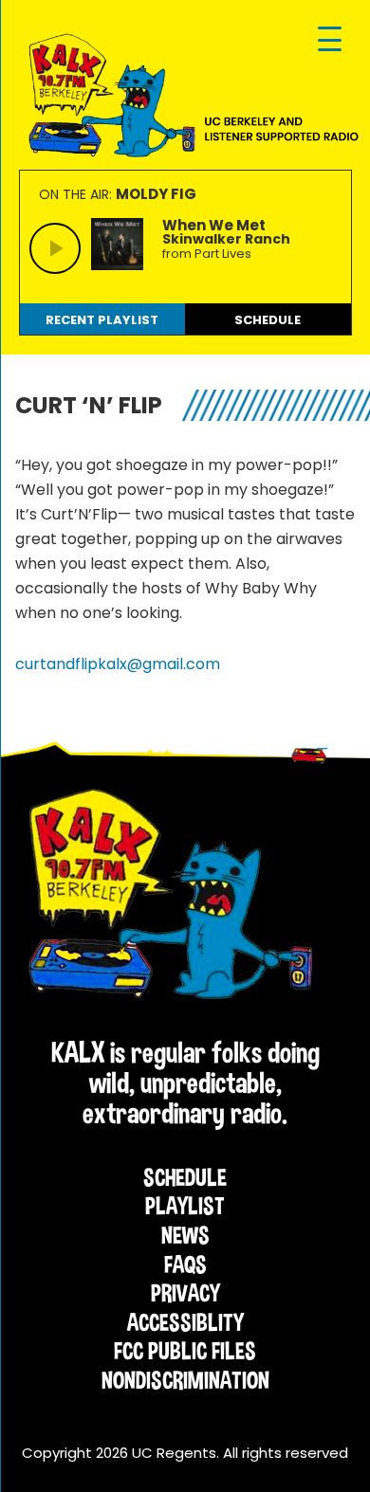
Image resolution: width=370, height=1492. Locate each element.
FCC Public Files (185, 1351)
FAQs (185, 1264)
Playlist (185, 1206)
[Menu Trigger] (330, 40)
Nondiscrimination (185, 1380)
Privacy (185, 1293)
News (185, 1235)
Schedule (185, 1177)
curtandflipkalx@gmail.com (117, 664)
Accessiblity (185, 1322)
